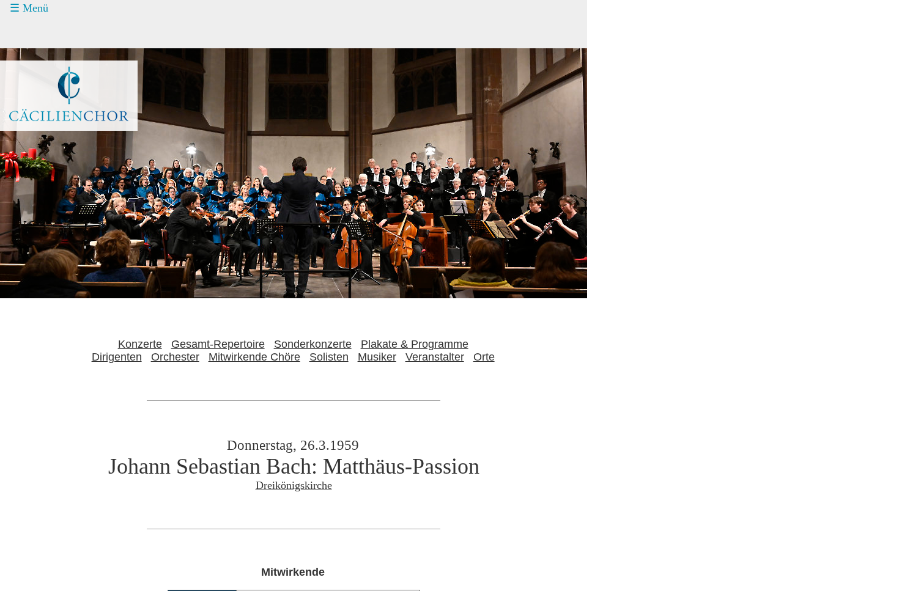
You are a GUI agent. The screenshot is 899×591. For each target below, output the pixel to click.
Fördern (41, 78)
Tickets (31, 55)
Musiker (377, 357)
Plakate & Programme (414, 344)
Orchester (175, 357)
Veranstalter (434, 357)
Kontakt (41, 101)
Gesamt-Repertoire (218, 344)
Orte (484, 357)
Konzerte (44, 32)
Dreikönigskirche (294, 485)
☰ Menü (29, 8)
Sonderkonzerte (313, 344)
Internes (34, 147)
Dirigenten (117, 357)
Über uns (44, 125)
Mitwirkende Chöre (254, 357)
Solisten (329, 357)
